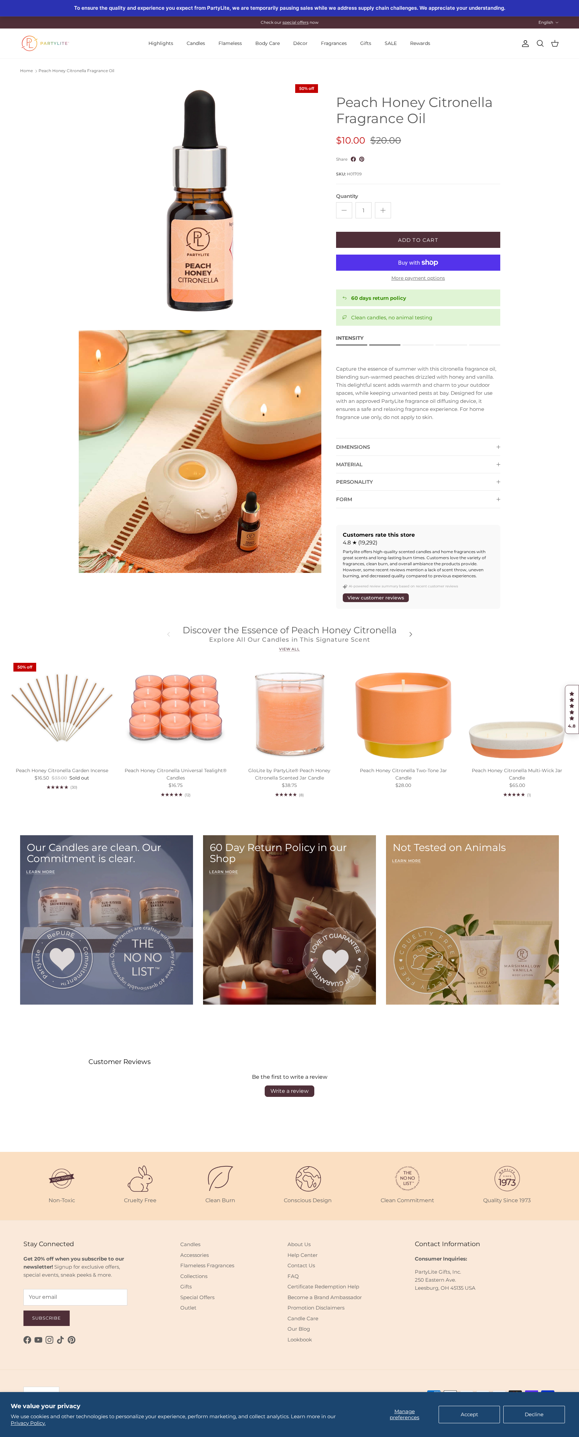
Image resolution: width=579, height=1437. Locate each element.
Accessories (194, 1255)
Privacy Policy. (28, 1423)
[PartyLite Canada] (45, 43)
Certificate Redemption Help (323, 1286)
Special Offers (197, 1297)
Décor (300, 43)
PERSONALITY (354, 482)
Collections (193, 1276)
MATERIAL (349, 464)
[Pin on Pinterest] (361, 159)
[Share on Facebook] (353, 159)
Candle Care (302, 1318)
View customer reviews (375, 598)
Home (26, 70)
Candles (196, 43)
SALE (391, 43)
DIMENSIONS (353, 447)
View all (289, 649)
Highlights (160, 43)
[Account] (524, 44)
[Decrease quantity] (344, 210)
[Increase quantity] (383, 210)
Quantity (347, 196)
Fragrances (334, 43)
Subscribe (46, 1318)
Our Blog (298, 1329)
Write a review (289, 1091)
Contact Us (301, 1265)
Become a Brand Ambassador (324, 1297)
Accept (469, 1414)
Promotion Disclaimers (315, 1308)
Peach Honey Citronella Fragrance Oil (76, 70)
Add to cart (418, 240)
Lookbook (299, 1339)
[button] (572, 709)
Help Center (302, 1255)
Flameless (230, 43)
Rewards (420, 43)
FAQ (293, 1276)
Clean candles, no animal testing (391, 317)
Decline (534, 1414)
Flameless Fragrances (207, 1265)
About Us (299, 1244)
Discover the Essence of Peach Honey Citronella (290, 630)
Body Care (267, 43)
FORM (344, 499)
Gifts (365, 43)
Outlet (188, 1308)
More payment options (418, 278)
